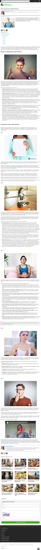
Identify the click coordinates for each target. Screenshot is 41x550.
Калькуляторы (4, 529)
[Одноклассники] (4, 30)
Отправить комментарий (21, 522)
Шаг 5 (4, 43)
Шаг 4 (4, 42)
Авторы (3, 533)
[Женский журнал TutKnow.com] (7, 4)
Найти (29, 1)
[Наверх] (38, 549)
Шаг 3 (4, 40)
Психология (2, 16)
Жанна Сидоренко (10, 11)
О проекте (3, 531)
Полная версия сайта (5, 540)
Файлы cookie (2, 547)
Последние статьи (4, 528)
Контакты (3, 535)
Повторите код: (4, 512)
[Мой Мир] (7, 30)
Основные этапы (5, 35)
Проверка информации (5, 538)
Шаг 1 (4, 37)
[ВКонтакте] (2, 30)
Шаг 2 (4, 38)
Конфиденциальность (3, 546)
